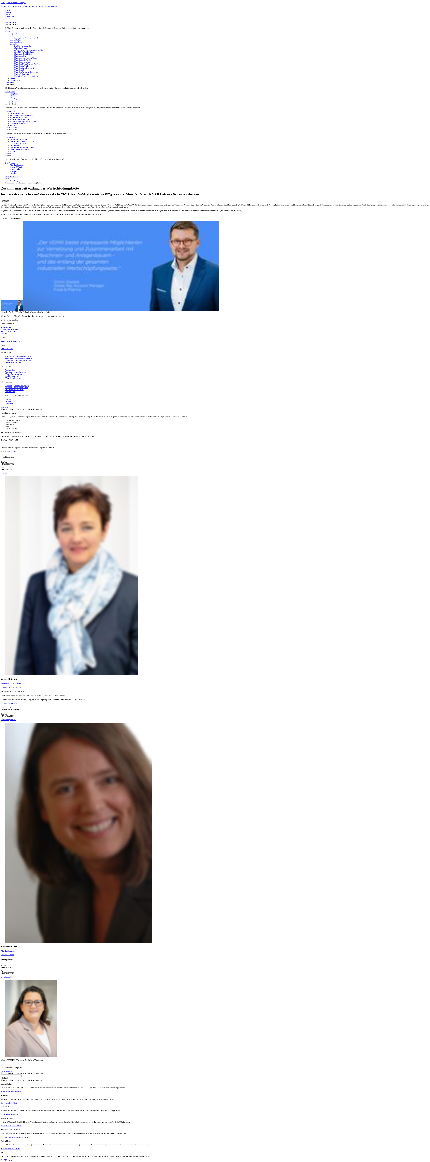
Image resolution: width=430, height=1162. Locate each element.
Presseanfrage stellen (8, 720)
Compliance (14, 94)
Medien (8, 153)
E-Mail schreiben (7, 977)
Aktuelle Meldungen (17, 165)
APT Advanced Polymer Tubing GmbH (28, 50)
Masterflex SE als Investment (20, 119)
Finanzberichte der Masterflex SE (21, 115)
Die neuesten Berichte (13, 362)
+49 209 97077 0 (7, 349)
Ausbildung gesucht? (12, 376)
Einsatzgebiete (15, 80)
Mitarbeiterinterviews (21, 143)
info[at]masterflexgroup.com (11, 341)
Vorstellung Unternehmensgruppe (17, 386)
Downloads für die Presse (14, 390)
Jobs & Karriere (11, 128)
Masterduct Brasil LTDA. (23, 54)
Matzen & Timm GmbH (22, 74)
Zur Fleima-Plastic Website (10, 1149)
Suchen (4, 1078)
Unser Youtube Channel (13, 378)
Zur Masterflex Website (9, 1103)
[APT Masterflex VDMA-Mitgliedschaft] (215, 266)
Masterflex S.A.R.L (21, 66)
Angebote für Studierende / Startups (22, 147)
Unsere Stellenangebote (13, 374)
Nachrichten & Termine (18, 117)
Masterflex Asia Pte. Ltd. (23, 60)
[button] (8, 10)
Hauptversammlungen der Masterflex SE (24, 121)
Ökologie (13, 98)
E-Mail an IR (5, 474)
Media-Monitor (15, 169)
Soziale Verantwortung (18, 100)
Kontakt (13, 126)
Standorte (13, 44)
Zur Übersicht (10, 32)
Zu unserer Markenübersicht (11, 1092)
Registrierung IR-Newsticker (11, 683)
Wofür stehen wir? (11, 370)
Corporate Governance (18, 124)
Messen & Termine (16, 167)
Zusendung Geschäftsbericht (11, 687)
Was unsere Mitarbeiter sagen (15, 372)
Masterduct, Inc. (20, 56)
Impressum (9, 403)
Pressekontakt (10, 392)
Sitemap (8, 399)
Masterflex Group (20, 48)
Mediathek (13, 171)
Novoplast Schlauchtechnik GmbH (26, 76)
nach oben (4, 407)
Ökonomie (13, 96)
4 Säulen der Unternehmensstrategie (18, 356)
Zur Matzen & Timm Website (11, 1126)
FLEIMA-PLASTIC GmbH (24, 52)
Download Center (7, 955)
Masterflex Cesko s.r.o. (22, 62)
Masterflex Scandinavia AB (24, 68)
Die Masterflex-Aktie (17, 113)
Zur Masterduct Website (9, 1114)
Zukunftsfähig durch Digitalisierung (18, 360)
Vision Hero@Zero (17, 36)
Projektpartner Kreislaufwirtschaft (26, 38)
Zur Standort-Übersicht (9, 703)
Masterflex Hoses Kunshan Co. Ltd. (27, 64)
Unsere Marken (15, 40)
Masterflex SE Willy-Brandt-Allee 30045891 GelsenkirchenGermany (9, 330)
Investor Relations (11, 102)
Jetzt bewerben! (15, 145)
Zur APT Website (7, 1160)
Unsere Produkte (16, 42)
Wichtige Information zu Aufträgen (13, 3)
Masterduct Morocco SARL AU (25, 58)
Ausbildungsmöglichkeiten (19, 149)
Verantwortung (10, 82)
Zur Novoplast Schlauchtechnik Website (15, 1137)
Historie (12, 78)
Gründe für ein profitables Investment (18, 358)
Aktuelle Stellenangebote (19, 139)
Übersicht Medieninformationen (16, 388)
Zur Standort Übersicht (22, 46)
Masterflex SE (19, 70)
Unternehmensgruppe (13, 22)
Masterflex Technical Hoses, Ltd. (26, 72)
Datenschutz (9, 401)
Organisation (14, 34)
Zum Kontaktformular (8, 451)
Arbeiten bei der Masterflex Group (22, 141)
